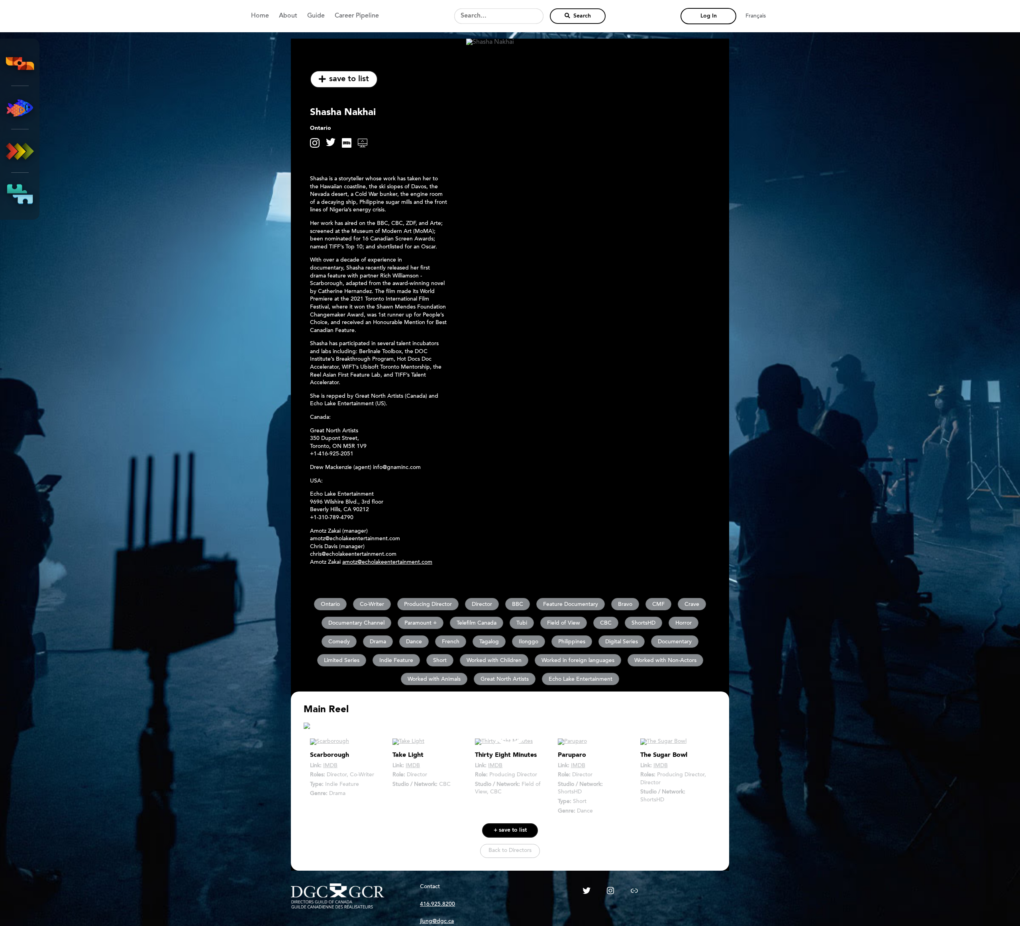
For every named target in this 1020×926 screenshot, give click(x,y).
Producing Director (428, 605)
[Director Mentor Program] (20, 107)
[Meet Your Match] (20, 194)
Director (482, 605)
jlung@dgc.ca (437, 921)
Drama (378, 642)
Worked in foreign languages (577, 661)
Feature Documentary (570, 605)
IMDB (330, 766)
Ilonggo (528, 642)
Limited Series (341, 661)
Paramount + (420, 623)
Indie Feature (396, 661)
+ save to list (510, 830)
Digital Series (621, 642)
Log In (708, 16)
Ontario (330, 605)
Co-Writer (372, 605)
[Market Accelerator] (20, 151)
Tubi (521, 623)
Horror (683, 623)
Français (755, 16)
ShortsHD (643, 623)
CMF (658, 605)
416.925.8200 (437, 904)
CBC (606, 623)
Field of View (563, 623)
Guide (316, 16)
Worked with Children (494, 661)
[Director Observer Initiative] (20, 64)
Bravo (625, 605)
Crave (692, 605)
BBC (517, 605)
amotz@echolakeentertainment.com (387, 562)
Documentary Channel (356, 623)
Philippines (571, 642)
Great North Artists (505, 679)
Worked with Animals (434, 679)
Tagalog (489, 642)
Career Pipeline (357, 16)
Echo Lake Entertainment (580, 679)
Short (440, 661)
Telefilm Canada (476, 623)
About (288, 16)
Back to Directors (510, 851)
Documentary (675, 642)
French (450, 642)
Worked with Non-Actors (665, 661)
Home (260, 16)
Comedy (339, 642)
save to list (349, 79)
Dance (414, 642)
